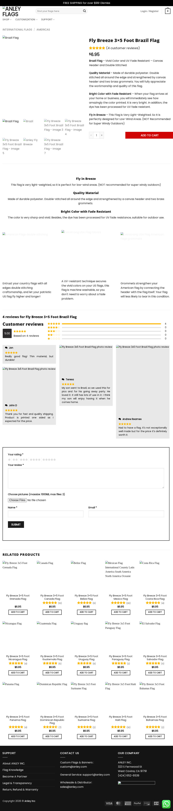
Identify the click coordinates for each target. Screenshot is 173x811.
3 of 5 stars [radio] (23, 460)
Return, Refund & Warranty (20, 790)
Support (46, 19)
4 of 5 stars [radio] (35, 460)
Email (93, 507)
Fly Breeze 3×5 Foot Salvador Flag (155, 658)
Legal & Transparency (17, 783)
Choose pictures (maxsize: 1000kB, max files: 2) (36, 494)
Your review (16, 465)
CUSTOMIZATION (25, 19)
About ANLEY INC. (14, 763)
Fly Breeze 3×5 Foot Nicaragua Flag (18, 658)
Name (12, 507)
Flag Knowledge (13, 770)
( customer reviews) (123, 48)
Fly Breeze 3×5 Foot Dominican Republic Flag (52, 720)
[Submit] (84, 11)
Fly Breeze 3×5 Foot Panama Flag (18, 718)
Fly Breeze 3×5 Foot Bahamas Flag (155, 718)
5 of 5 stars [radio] (48, 460)
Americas (43, 30)
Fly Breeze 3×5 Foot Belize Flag (86, 597)
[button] (150, 11)
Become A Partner (15, 776)
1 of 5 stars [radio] (9, 460)
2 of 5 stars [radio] (14, 460)
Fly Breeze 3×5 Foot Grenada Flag (18, 597)
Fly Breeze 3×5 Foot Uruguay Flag (86, 658)
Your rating (15, 454)
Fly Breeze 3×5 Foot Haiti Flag (120, 718)
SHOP (6, 19)
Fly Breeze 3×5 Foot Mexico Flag (120, 597)
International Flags (17, 30)
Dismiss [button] (105, 3)
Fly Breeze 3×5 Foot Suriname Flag (86, 718)
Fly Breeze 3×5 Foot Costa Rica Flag (155, 597)
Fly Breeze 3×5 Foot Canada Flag (52, 597)
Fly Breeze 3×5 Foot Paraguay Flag (120, 658)
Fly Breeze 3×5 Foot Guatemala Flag (52, 658)
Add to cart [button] (18, 612)
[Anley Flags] (16, 11)
